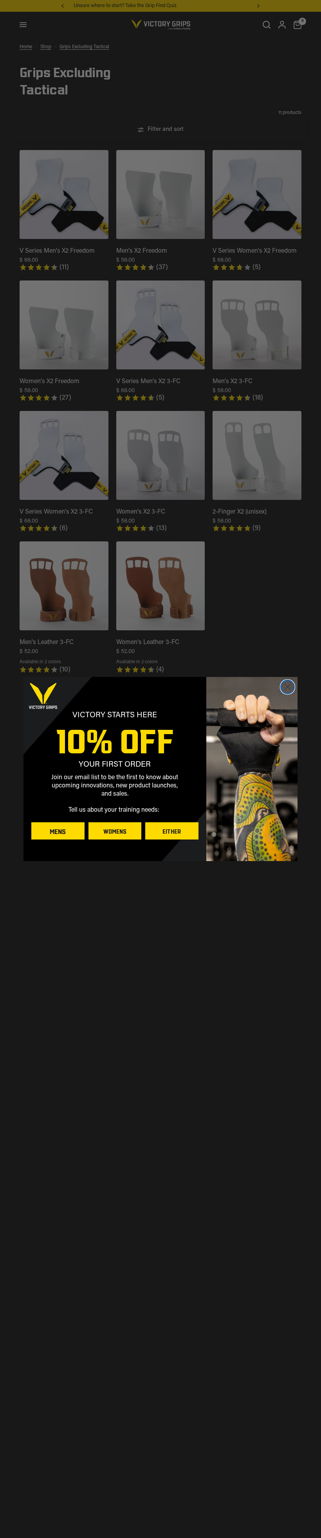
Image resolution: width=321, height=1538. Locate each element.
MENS (58, 831)
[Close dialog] (287, 687)
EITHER (171, 831)
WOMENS (114, 831)
